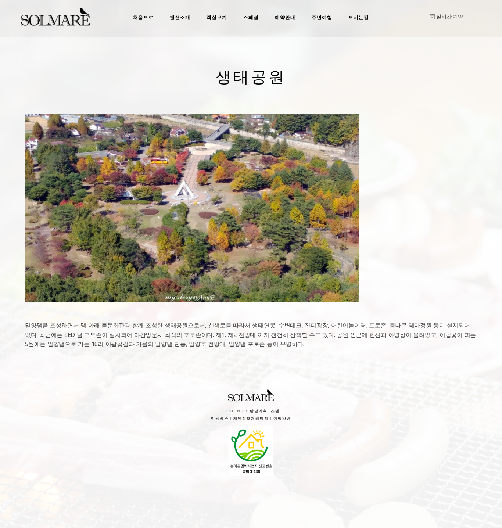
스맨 (275, 411)
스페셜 (251, 17)
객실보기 (217, 17)
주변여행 (322, 17)
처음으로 (143, 17)
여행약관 (282, 418)
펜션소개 (180, 17)
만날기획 (259, 411)
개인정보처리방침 (251, 418)
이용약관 (220, 418)
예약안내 (285, 17)
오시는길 (358, 17)
